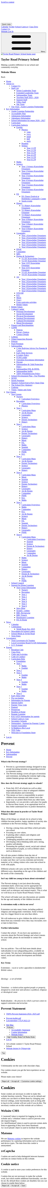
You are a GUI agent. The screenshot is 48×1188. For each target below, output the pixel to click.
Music (18, 298)
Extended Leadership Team (27, 93)
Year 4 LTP (31, 155)
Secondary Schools (19, 721)
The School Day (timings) (21, 385)
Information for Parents (20, 700)
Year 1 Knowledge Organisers (34, 235)
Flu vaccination (17, 698)
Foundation (21, 661)
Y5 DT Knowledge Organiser (34, 272)
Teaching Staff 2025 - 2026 (27, 97)
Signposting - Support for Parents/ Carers (27, 723)
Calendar (4, 27)
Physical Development (25, 316)
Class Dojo (33, 27)
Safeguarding (16, 346)
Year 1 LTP (31, 148)
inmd (29, 137)
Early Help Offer (18, 696)
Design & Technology (25, 256)
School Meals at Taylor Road (23, 634)
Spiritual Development (25, 318)
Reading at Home (18, 712)
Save (23, 1186)
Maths (18, 162)
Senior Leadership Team (26, 90)
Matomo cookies (14, 1139)
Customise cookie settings (31, 1081)
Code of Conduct (18, 657)
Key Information (13, 109)
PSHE (24, 452)
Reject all (5, 1081)
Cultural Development (25, 321)
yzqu (29, 132)
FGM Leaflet (21, 357)
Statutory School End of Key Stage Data (27, 383)
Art (17, 277)
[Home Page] (18, 54)
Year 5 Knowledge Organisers (34, 245)
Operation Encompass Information (30, 360)
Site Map (9, 1025)
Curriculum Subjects (19, 125)
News (8, 622)
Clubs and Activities (19, 654)
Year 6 (19, 535)
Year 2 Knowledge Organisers (34, 238)
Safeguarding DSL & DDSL (28, 369)
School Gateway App (20, 719)
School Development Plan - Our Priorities (28, 376)
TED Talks (15, 730)
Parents (9, 647)
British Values (22, 304)
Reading (25, 143)
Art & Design (27, 413)
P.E (17, 194)
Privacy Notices (22, 332)
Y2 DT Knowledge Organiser (34, 261)
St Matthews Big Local (20, 728)
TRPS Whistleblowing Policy (28, 374)
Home (8, 81)
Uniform (14, 387)
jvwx (29, 134)
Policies (19, 330)
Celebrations (16, 627)
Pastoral (14, 707)
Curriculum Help (18, 659)
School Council (17, 583)
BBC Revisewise (23, 613)
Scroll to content (7, 2)
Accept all (15, 1081)
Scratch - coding (23, 611)
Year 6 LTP (31, 160)
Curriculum (15, 123)
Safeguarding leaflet (24, 371)
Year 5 (19, 502)
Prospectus (15, 709)
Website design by (18, 1048)
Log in (9, 737)
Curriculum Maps (29, 410)
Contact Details (22, 334)
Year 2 (19, 424)
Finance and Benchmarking (22, 325)
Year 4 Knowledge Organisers (34, 242)
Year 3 (19, 456)
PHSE (19, 249)
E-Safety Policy (22, 355)
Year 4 (19, 472)
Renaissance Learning (25, 617)
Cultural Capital (17, 309)
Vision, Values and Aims (21, 390)
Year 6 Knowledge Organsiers (34, 291)
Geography (20, 233)
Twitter (12, 27)
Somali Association (19, 726)
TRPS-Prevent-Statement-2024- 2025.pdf (23, 1014)
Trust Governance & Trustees (23, 640)
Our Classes (11, 392)
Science (19, 164)
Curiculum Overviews (30, 399)
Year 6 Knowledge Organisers (34, 247)
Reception (20, 401)
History (19, 203)
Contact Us (15, 86)
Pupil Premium (17, 344)
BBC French (21, 615)
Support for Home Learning (22, 585)
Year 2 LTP (31, 150)
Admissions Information (21, 116)
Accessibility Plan (18, 113)
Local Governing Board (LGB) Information (29, 643)
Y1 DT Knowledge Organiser (34, 258)
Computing (20, 252)
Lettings (14, 337)
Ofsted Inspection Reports (21, 339)
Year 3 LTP (31, 153)
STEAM (19, 293)
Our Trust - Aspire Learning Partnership (27, 107)
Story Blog (20, 608)
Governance (11, 638)
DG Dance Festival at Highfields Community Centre (34, 197)
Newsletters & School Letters (23, 631)
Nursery (19, 397)
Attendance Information (20, 118)
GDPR (14, 327)
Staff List (15, 88)
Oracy (18, 300)
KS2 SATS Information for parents (25, 716)
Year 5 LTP (31, 157)
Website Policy (17, 1034)
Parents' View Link (19, 705)
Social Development (24, 314)
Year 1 (19, 408)
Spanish (25, 447)
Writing (25, 146)
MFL (18, 254)
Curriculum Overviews (31, 403)
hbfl (28, 139)
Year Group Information (26, 588)
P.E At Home (21, 620)
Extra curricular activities (26, 302)
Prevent (19, 362)
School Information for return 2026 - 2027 (28, 120)
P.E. (23, 443)
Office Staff (21, 102)
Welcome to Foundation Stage (23, 732)
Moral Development (24, 323)
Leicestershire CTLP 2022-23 (18, 1021)
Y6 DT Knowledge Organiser (34, 275)
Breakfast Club (17, 650)
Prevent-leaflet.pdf (13, 1018)
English (19, 127)
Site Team (20, 104)
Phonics (25, 130)
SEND (14, 378)
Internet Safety (17, 703)
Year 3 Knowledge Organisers (34, 240)
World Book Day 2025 (25, 629)
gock (29, 141)
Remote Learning (18, 714)
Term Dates (16, 636)
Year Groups (16, 394)
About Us (10, 84)
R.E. (18, 295)
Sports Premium (17, 380)
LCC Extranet (17, 645)
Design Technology (29, 420)
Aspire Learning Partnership (22, 111)
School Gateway (22, 27)
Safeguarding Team (24, 95)
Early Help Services (24, 353)
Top (3, 1053)
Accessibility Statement (20, 1030)
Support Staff (21, 100)
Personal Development (25, 311)
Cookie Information (19, 1032)
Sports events (27, 201)
